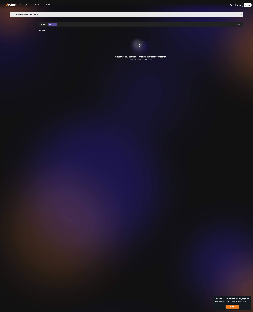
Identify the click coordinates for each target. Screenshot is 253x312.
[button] (12, 14)
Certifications (39, 5)
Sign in (239, 5)
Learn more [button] (242, 301)
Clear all (238, 24)
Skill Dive (49, 5)
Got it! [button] (232, 306)
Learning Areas (25, 5)
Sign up (247, 5)
